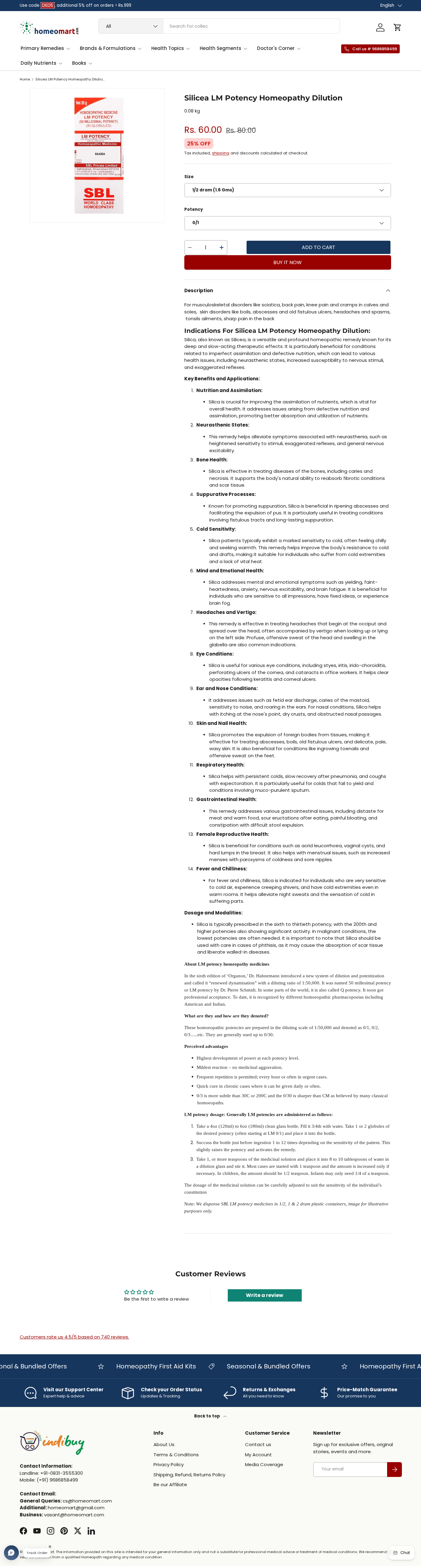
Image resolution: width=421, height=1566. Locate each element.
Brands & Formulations (108, 48)
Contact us (258, 1444)
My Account (258, 1454)
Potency (193, 209)
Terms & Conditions (176, 1454)
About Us (163, 1444)
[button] (397, 27)
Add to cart (318, 247)
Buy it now (287, 262)
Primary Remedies (42, 48)
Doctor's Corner (276, 48)
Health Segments (220, 48)
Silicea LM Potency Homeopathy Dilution (70, 79)
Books (79, 63)
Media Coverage (264, 1464)
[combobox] (219, 26)
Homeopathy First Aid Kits (141, 1366)
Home (25, 79)
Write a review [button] (264, 1295)
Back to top (207, 1416)
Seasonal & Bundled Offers (254, 1366)
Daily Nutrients (38, 63)
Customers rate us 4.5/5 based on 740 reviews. (74, 1337)
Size (189, 177)
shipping (220, 153)
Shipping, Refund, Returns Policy (189, 1474)
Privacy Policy (168, 1464)
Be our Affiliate (170, 1484)
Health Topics (167, 48)
